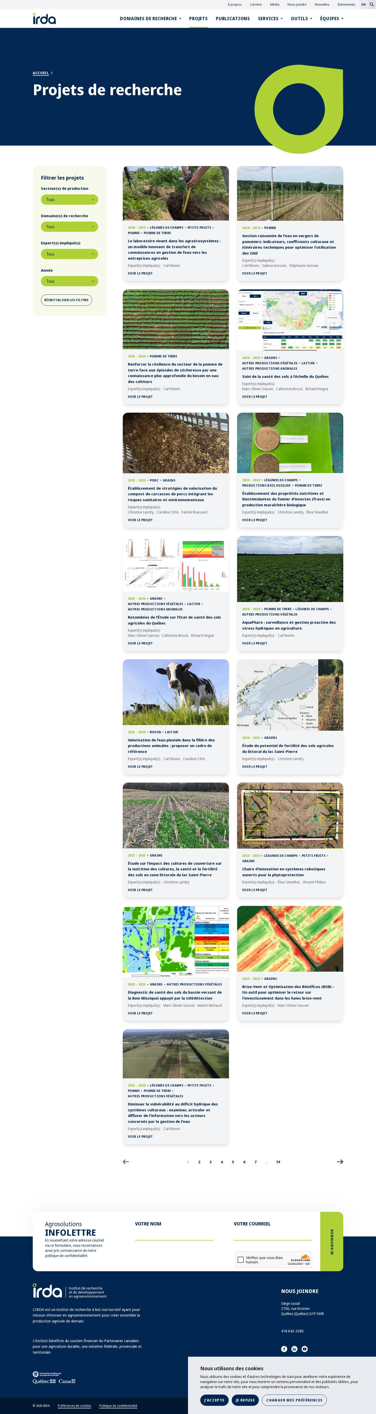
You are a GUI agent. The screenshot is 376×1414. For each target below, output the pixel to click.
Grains (270, 358)
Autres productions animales (269, 368)
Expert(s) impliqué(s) (60, 242)
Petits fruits (199, 227)
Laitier (308, 363)
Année (47, 270)
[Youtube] (305, 1349)
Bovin (155, 732)
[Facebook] (284, 1349)
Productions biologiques (266, 485)
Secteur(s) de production (64, 188)
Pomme (134, 233)
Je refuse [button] (245, 1400)
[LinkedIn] (294, 1349)
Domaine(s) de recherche (64, 215)
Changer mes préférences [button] (294, 1400)
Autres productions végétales (269, 363)
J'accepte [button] (214, 1400)
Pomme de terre (157, 233)
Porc (154, 480)
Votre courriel (252, 1224)
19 (278, 1161)
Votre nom (148, 1224)
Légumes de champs (166, 227)
